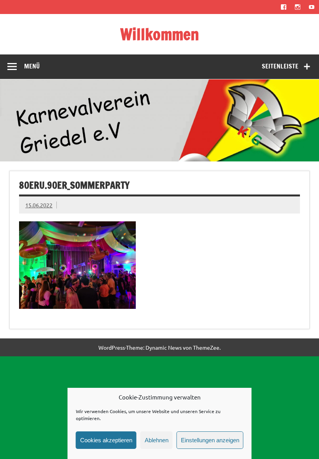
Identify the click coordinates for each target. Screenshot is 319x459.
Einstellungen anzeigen (210, 440)
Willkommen (159, 34)
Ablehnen (156, 440)
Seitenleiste (280, 66)
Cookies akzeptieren (106, 440)
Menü (32, 66)
